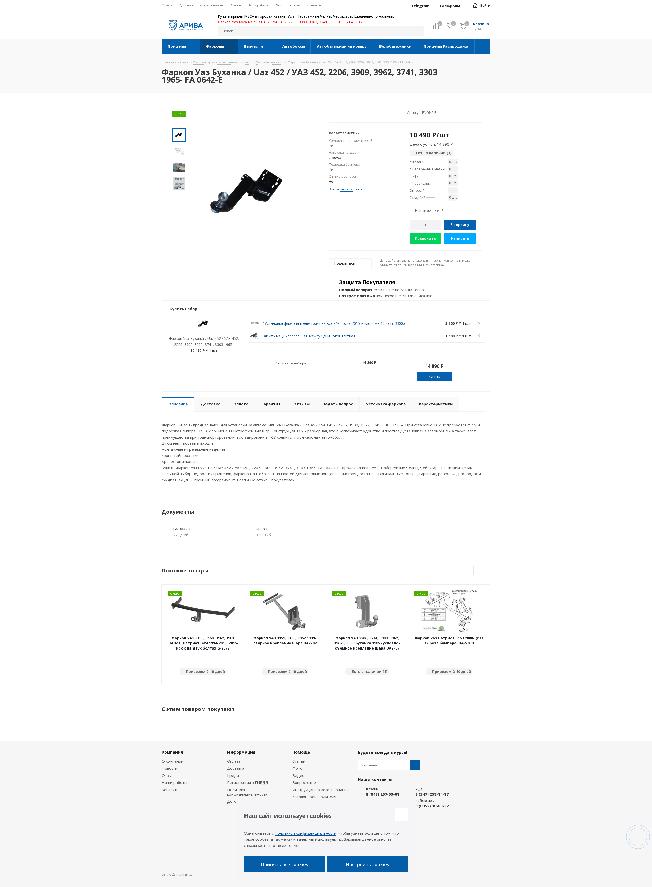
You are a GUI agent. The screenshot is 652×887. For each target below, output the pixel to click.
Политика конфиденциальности (247, 792)
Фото (297, 768)
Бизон (261, 528)
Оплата (233, 761)
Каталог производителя (314, 796)
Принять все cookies (284, 864)
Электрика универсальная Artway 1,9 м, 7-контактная (309, 336)
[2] (336, 112)
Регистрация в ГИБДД (247, 782)
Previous (478, 570)
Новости (170, 768)
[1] (331, 112)
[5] (350, 112)
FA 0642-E (182, 528)
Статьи (298, 761)
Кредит (234, 775)
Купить (434, 376)
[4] (345, 112)
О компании (172, 761)
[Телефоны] (464, 6)
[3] (340, 112)
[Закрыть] (401, 814)
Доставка (235, 768)
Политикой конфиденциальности (305, 833)
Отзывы (169, 775)
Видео (298, 775)
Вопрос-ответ (305, 782)
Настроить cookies (367, 864)
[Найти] (418, 31)
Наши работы (174, 782)
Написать (460, 238)
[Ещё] (482, 46)
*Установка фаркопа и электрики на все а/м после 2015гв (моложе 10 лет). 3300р (334, 323)
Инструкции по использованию (321, 789)
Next (486, 570)
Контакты (170, 789)
